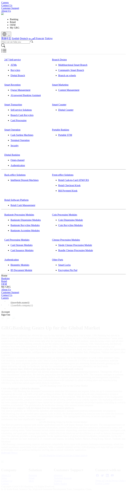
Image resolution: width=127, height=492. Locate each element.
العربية (32, 38)
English (15, 38)
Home (4, 275)
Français (40, 38)
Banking (5, 278)
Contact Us (6, 5)
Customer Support (10, 8)
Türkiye (49, 38)
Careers (5, 2)
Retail (4, 281)
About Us (6, 11)
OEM (4, 284)
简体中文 (6, 38)
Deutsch (24, 38)
